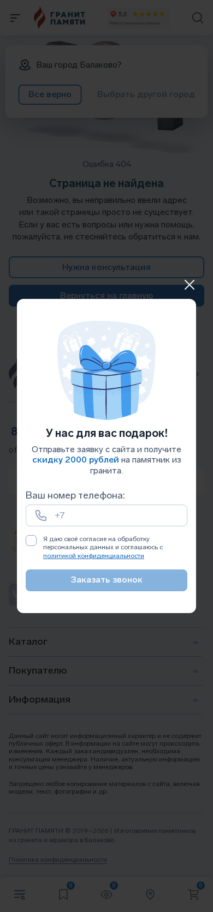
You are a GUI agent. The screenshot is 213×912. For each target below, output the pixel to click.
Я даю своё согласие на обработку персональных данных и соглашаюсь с (103, 547)
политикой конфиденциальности (93, 556)
